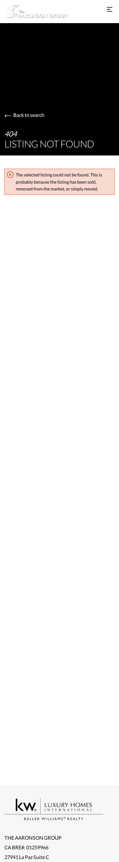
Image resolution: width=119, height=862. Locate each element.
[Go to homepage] (43, 11)
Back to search (28, 115)
